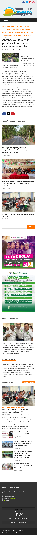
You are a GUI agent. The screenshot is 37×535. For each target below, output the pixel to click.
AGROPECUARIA (6, 26)
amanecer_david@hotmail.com (13, 494)
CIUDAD (30, 27)
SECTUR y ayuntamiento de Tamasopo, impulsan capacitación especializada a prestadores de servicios (23, 454)
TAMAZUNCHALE (17, 35)
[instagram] (33, 2)
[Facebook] (23, 2)
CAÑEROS (13, 407)
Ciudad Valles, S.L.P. (9, 496)
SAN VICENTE (25, 34)
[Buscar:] (18, 227)
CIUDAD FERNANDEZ (17, 29)
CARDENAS (15, 27)
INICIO (11, 31)
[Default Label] (27, 2)
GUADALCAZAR (26, 29)
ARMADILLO (5, 27)
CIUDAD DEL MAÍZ (6, 29)
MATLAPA (29, 31)
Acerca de (9, 498)
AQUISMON (26, 26)
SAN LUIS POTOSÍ (9, 34)
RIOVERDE (28, 32)
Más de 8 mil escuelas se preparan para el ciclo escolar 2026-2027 (23, 465)
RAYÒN (23, 32)
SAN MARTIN (18, 34)
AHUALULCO (13, 26)
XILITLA (8, 37)
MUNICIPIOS (11, 32)
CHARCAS (25, 27)
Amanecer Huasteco (18, 50)
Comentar (27, 414)
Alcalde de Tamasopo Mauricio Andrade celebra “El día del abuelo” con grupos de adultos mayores (18, 183)
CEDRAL (21, 27)
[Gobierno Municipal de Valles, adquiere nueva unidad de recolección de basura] (7, 447)
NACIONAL (17, 32)
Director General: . (14, 492)
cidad (6, 500)
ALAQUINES (20, 26)
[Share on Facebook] (4, 113)
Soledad (10, 35)
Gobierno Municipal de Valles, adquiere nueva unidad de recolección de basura (23, 443)
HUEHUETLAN (5, 31)
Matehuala (24, 31)
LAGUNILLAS (17, 31)
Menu (6, 20)
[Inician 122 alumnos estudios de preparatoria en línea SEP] (18, 212)
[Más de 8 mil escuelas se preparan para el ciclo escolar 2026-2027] (7, 469)
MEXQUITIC (5, 32)
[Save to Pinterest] (13, 113)
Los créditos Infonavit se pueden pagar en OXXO (22, 432)
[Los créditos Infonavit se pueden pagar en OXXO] (7, 438)
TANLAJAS (24, 35)
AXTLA (10, 27)
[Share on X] (8, 113)
